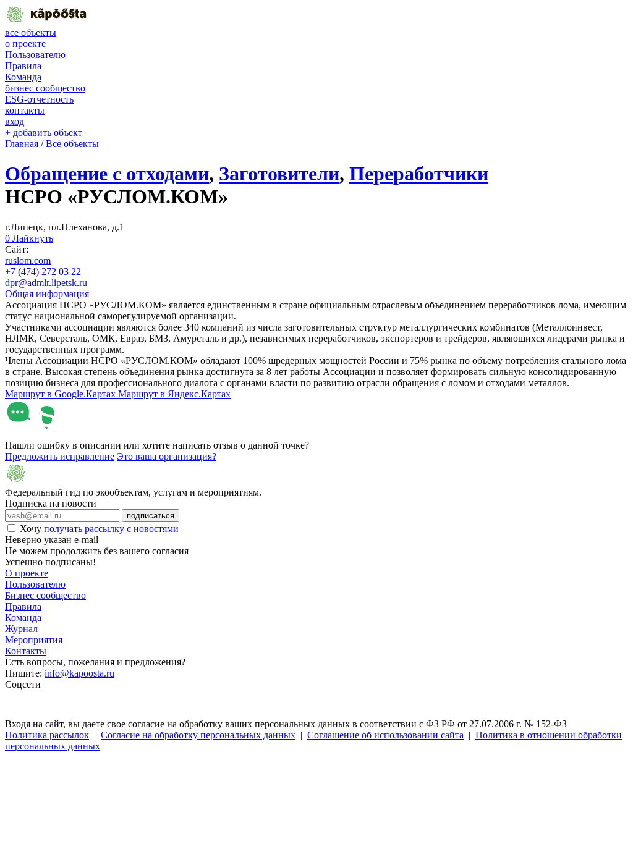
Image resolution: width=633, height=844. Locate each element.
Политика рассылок (47, 735)
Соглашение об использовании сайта (385, 735)
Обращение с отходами (107, 173)
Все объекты (72, 143)
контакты (25, 110)
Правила (23, 66)
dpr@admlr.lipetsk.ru (46, 282)
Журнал (21, 628)
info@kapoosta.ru (79, 673)
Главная (21, 143)
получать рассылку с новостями (111, 528)
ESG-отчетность (39, 99)
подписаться (150, 515)
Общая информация (47, 294)
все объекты (30, 32)
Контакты (25, 651)
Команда (23, 77)
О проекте (26, 573)
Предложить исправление (59, 456)
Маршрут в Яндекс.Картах (174, 394)
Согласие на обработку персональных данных (198, 735)
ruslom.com (28, 260)
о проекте (25, 43)
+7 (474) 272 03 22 (43, 271)
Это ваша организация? (166, 456)
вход (14, 121)
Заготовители (279, 173)
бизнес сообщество (45, 88)
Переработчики (418, 173)
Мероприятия (33, 640)
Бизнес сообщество (45, 595)
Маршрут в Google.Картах (61, 394)
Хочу (99, 528)
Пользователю (35, 54)
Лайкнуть (29, 238)
